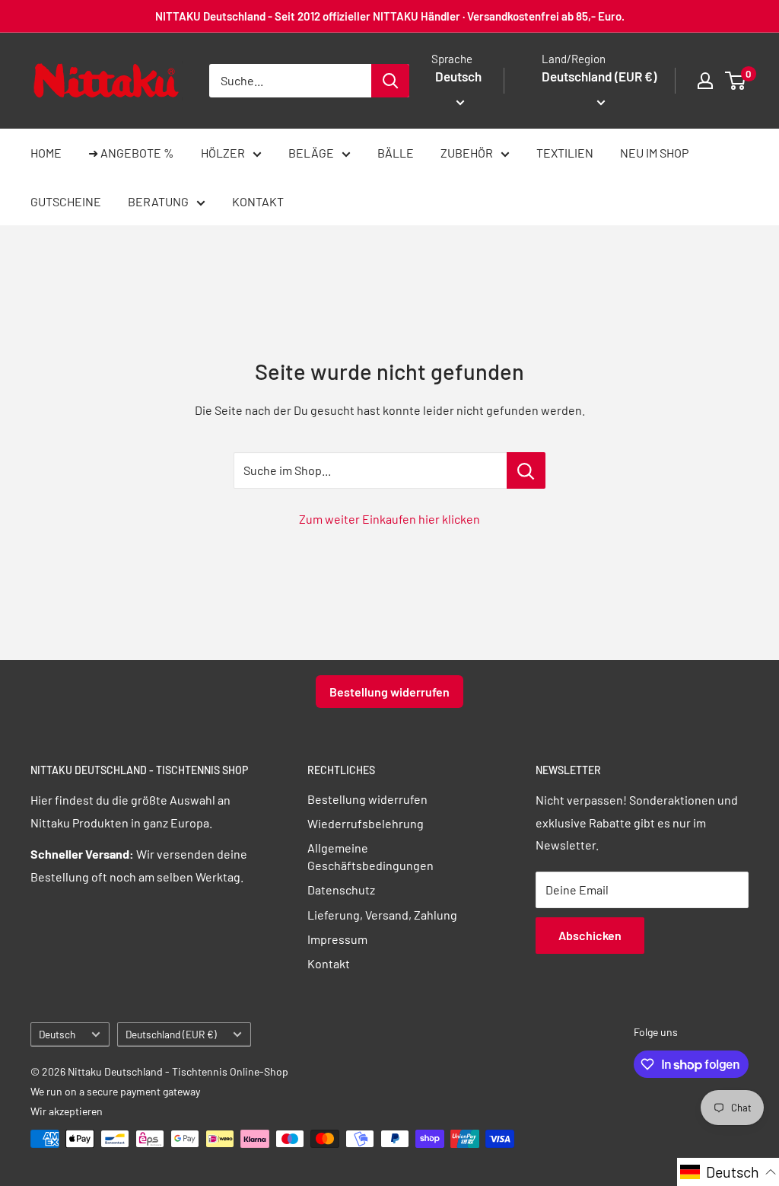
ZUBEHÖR (466, 152)
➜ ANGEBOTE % (131, 152)
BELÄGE (311, 152)
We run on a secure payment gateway (115, 1091)
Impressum (337, 939)
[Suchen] (390, 80)
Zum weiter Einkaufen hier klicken (389, 519)
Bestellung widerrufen (389, 691)
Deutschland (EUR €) (171, 1034)
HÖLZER (223, 152)
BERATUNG (158, 201)
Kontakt (328, 963)
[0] (736, 81)
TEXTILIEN (564, 152)
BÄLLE (395, 152)
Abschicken (590, 935)
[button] (728, 1172)
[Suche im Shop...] (526, 470)
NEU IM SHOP (654, 152)
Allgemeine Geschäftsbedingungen (370, 856)
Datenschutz (341, 889)
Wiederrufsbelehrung (365, 823)
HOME (46, 152)
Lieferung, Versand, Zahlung (382, 914)
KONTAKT (258, 201)
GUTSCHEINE (65, 201)
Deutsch (57, 1034)
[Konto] (705, 80)
